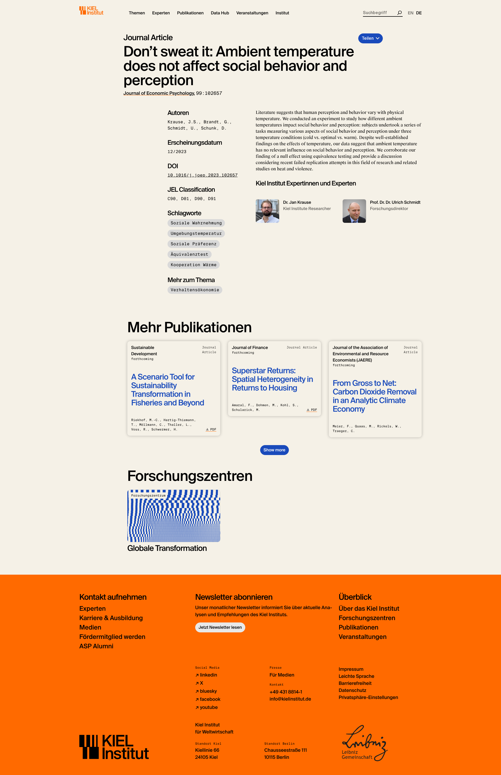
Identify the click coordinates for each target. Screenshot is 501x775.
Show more (274, 450)
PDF (213, 429)
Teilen (368, 38)
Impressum (351, 669)
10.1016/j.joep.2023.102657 (203, 175)
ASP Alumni (96, 646)
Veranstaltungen (363, 637)
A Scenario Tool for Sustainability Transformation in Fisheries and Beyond (167, 390)
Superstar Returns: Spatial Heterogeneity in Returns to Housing (272, 379)
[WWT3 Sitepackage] (98, 10)
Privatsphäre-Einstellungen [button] (368, 697)
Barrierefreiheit (355, 683)
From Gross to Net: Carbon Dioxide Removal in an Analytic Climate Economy (374, 396)
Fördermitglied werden (112, 637)
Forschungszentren (367, 618)
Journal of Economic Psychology (158, 93)
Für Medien (282, 675)
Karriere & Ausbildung (111, 618)
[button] (137, 13)
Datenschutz (352, 690)
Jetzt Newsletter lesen (220, 627)
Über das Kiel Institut (369, 609)
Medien (90, 628)
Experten (92, 609)
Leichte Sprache (356, 676)
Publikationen (358, 628)
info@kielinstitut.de (290, 699)
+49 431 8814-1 (286, 692)
